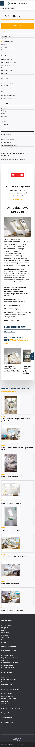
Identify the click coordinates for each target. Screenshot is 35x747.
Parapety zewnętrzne (8, 98)
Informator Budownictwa (9, 663)
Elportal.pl (4, 701)
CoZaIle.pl (4, 660)
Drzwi (7, 8)
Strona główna (6, 625)
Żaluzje (3, 122)
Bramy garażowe (6, 134)
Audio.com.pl (5, 677)
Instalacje (4, 635)
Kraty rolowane (6, 142)
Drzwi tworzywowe (7, 70)
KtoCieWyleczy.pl (7, 722)
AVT (10, 744)
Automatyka (5, 124)
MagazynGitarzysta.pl (8, 679)
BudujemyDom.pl (7, 655)
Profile (4, 79)
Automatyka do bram (8, 148)
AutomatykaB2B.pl (7, 696)
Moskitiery (4, 116)
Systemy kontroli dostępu (9, 145)
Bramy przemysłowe (7, 140)
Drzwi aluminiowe (6, 60)
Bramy (12, 8)
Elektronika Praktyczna (8, 699)
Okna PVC (4, 44)
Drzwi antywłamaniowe (8, 62)
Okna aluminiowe (6, 36)
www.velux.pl (17, 199)
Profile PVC (4, 86)
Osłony (4, 104)
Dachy (3, 630)
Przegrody (4, 628)
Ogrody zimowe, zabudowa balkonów (13, 154)
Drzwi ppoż (4, 73)
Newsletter (4, 640)
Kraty (3, 108)
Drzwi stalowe (5, 68)
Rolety (3, 119)
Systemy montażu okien (8, 50)
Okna (2, 8)
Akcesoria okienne (7, 47)
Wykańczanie (5, 637)
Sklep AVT (21, 744)
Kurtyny (3, 111)
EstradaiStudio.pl (7, 684)
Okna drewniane (6, 39)
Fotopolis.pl (5, 713)
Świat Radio (5, 703)
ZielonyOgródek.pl (7, 665)
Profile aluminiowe (7, 83)
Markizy (3, 113)
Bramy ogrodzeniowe (8, 137)
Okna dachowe (8, 42)
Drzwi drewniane (6, 65)
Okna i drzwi (5, 633)
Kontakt (4, 642)
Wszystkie (17, 26)
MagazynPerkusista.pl (8, 682)
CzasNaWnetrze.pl (7, 667)
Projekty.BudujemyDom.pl (9, 658)
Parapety (5, 91)
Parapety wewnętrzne (8, 96)
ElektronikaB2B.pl (6, 694)
